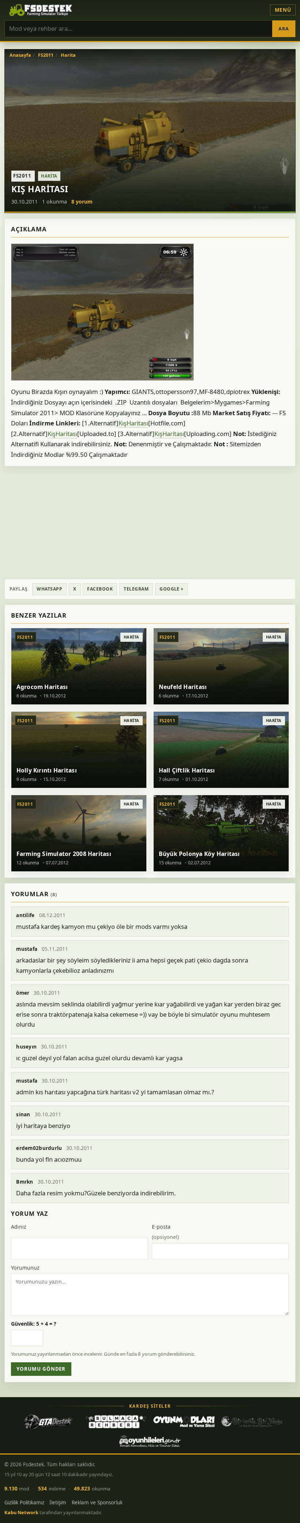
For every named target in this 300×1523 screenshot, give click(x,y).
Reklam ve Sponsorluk (97, 1502)
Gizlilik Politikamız (24, 1502)
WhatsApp (49, 589)
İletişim (57, 1502)
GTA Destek (48, 1421)
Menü (283, 10)
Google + (172, 589)
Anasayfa (20, 55)
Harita (68, 55)
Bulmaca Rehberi (116, 1421)
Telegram (136, 589)
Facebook (100, 589)
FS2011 (45, 55)
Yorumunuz (25, 1267)
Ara (283, 28)
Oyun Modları (184, 1421)
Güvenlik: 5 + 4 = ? (33, 1323)
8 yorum (82, 201)
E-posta (165, 1231)
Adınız (18, 1226)
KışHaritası (133, 423)
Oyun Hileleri (150, 1441)
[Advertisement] (150, 523)
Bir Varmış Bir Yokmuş (251, 1421)
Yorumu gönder (40, 1369)
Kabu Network (21, 1512)
